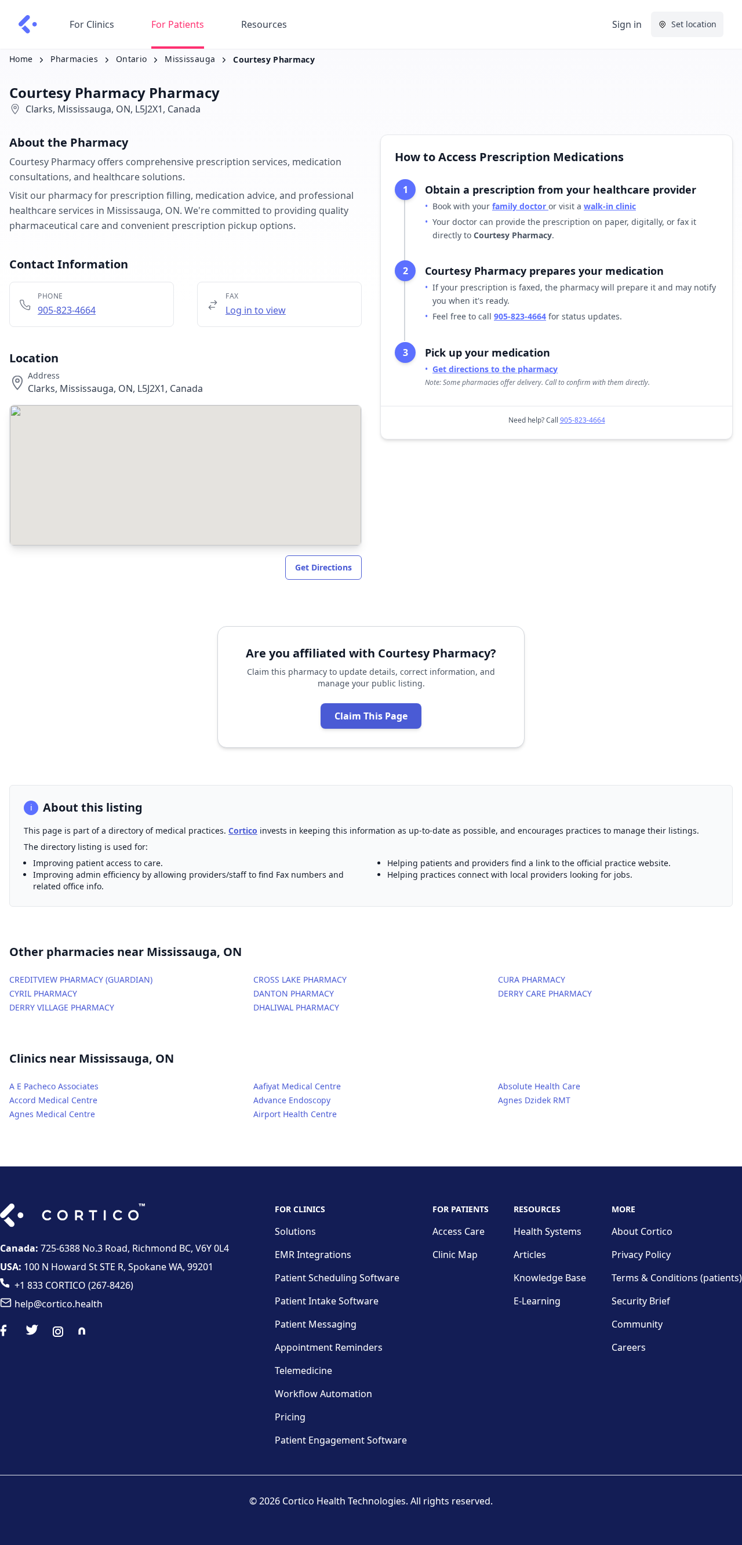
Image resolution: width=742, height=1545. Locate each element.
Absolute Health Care (539, 1086)
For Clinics (92, 24)
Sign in (627, 24)
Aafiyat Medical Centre (297, 1086)
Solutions (295, 1231)
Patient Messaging (316, 1324)
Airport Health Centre (295, 1113)
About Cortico (642, 1231)
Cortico (242, 830)
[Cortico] (28, 24)
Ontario (131, 58)
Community (637, 1324)
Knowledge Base (550, 1277)
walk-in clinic (610, 206)
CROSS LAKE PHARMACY (300, 979)
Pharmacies (74, 58)
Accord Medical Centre (53, 1100)
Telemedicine (303, 1370)
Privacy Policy (641, 1254)
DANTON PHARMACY (293, 993)
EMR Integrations (313, 1254)
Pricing (290, 1417)
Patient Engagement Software (341, 1440)
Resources (264, 24)
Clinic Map (455, 1254)
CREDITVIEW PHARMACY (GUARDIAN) (80, 979)
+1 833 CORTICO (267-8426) (73, 1285)
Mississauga (190, 58)
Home (20, 58)
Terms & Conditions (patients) (677, 1277)
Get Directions (323, 567)
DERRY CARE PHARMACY (545, 993)
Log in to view (255, 310)
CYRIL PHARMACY (43, 993)
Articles (530, 1254)
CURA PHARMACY (531, 979)
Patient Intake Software (327, 1301)
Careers (629, 1347)
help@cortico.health (58, 1303)
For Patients (177, 24)
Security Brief (641, 1301)
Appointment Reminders (329, 1347)
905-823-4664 (67, 310)
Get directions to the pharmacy (495, 369)
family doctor (520, 206)
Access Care (458, 1231)
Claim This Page (371, 716)
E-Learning (537, 1301)
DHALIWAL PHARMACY (296, 1007)
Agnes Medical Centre (52, 1113)
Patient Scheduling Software (337, 1277)
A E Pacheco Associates (54, 1086)
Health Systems (547, 1231)
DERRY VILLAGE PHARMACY (61, 1007)
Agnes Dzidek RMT (534, 1100)
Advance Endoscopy (291, 1100)
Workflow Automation (323, 1393)
